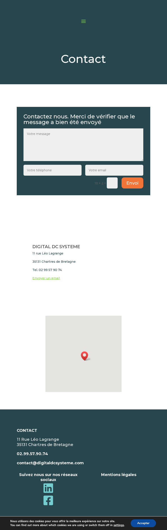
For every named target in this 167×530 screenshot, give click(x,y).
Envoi (132, 183)
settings (119, 525)
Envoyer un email (46, 278)
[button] (86, 356)
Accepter (143, 523)
